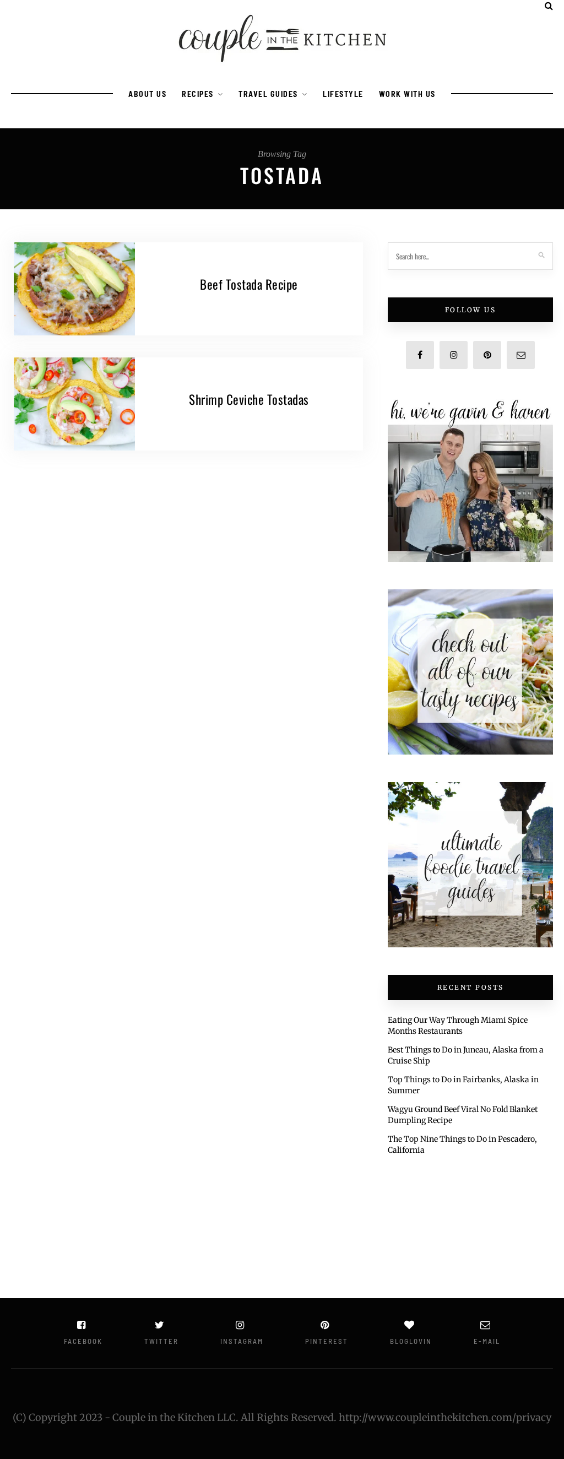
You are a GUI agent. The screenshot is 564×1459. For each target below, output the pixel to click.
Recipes (198, 94)
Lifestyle (343, 94)
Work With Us (407, 94)
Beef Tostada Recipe (249, 284)
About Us (147, 94)
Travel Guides (268, 94)
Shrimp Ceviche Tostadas (249, 399)
